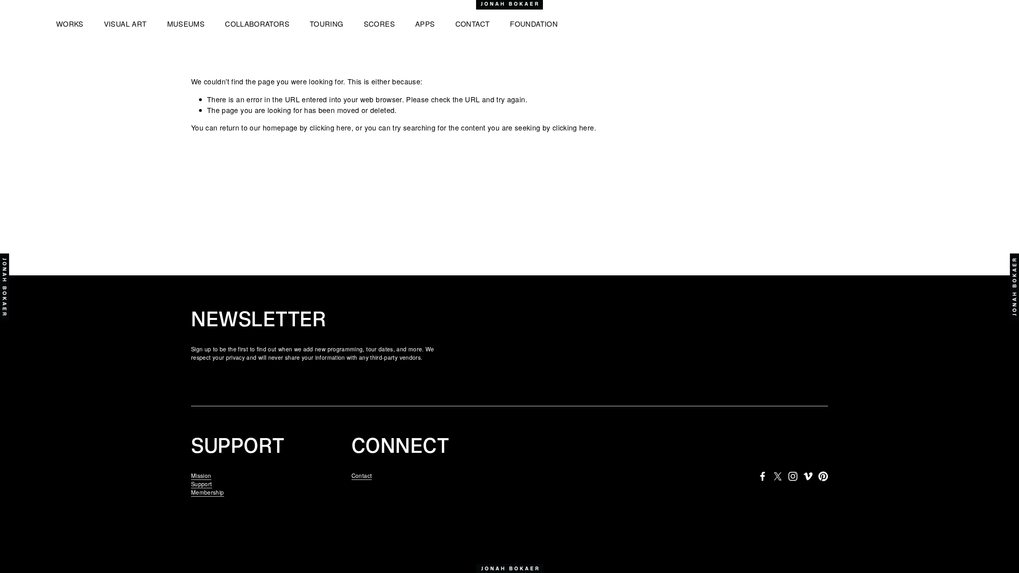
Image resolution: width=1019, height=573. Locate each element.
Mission (201, 475)
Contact (361, 475)
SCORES (379, 24)
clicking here (330, 128)
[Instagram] (793, 476)
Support (201, 484)
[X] (778, 476)
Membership (207, 492)
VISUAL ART (125, 24)
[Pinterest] (823, 476)
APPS (425, 24)
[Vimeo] (808, 476)
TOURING (327, 24)
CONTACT (472, 24)
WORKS (70, 24)
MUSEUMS (186, 24)
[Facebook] (762, 476)
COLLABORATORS (257, 24)
